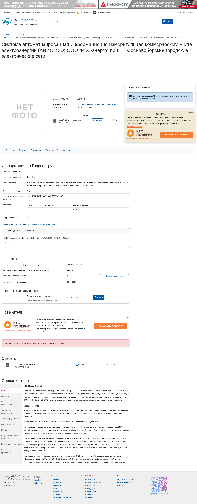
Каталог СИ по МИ (93, 482)
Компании (26, 12)
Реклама (71, 12)
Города (56, 488)
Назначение (6, 390)
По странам (90, 485)
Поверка (23, 150)
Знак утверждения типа (10, 419)
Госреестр (10, 150)
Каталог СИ (90, 479)
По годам (89, 498)
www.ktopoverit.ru (134, 126)
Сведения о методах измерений (9, 437)
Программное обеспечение (6, 403)
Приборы (16, 12)
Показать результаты (114, 276)
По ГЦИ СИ (90, 488)
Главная (6, 12)
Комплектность (7, 424)
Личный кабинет (124, 482)
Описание (5, 396)
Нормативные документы (11, 444)
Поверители (36, 150)
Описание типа (63, 150)
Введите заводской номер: (38, 296)
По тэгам (89, 495)
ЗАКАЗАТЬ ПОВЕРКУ (177, 134)
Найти (100, 297)
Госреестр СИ (39, 12)
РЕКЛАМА (190, 112)
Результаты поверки (56, 12)
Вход (179, 12)
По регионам (91, 491)
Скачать (98, 120)
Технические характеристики (7, 411)
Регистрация (188, 12)
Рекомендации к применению (7, 451)
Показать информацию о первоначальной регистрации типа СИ (30, 224)
